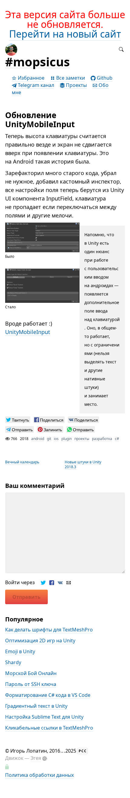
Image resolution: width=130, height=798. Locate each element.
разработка (102, 438)
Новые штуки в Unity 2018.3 (83, 464)
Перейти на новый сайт (65, 33)
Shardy (13, 662)
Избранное (30, 78)
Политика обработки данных (39, 775)
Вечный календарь (22, 462)
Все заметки (70, 78)
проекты (81, 438)
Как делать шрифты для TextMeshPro (49, 629)
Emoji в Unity (20, 651)
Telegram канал (35, 85)
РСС (83, 750)
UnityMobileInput (27, 332)
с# (117, 438)
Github (104, 78)
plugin (66, 438)
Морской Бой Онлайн (31, 673)
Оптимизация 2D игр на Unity (40, 640)
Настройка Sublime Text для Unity (44, 717)
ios (56, 438)
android (37, 438)
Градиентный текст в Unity (36, 706)
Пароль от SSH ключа (30, 684)
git (49, 438)
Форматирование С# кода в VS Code (47, 695)
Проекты (76, 85)
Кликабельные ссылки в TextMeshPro (49, 727)
